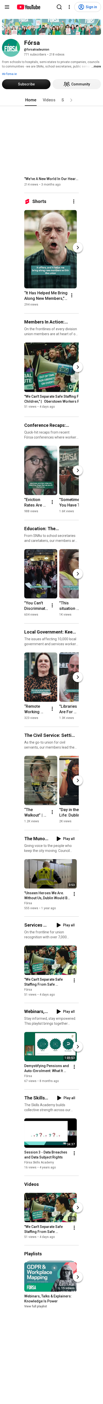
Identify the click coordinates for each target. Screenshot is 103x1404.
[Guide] (7, 7)
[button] (71, 100)
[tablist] (51, 100)
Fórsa (28, 903)
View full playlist (35, 1306)
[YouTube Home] (28, 7)
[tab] (31, 100)
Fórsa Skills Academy (39, 1162)
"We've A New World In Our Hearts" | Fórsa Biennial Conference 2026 (51, 179)
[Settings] (69, 7)
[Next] (78, 248)
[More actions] (74, 201)
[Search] (59, 7)
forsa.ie (11, 74)
